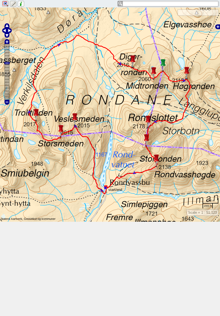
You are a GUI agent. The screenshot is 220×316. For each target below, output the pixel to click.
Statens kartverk (11, 218)
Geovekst (30, 218)
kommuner (49, 218)
